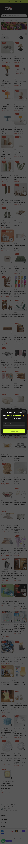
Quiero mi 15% (14, 431)
